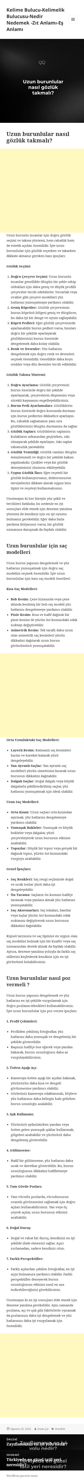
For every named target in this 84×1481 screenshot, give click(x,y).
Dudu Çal (42, 1429)
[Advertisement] (42, 191)
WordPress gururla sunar (22, 1476)
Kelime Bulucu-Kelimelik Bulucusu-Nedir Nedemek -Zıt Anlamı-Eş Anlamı (35, 19)
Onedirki (60, 1429)
